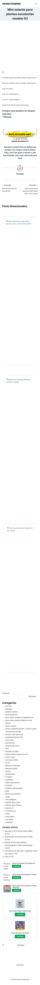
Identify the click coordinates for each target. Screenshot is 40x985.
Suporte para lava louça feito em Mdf (18, 837)
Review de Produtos (12, 794)
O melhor (8, 777)
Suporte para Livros (12, 802)
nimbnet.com (10, 774)
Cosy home (9, 740)
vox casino (9, 819)
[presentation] (20, 289)
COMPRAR (16, 866)
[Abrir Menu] (36, 3)
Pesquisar (6, 693)
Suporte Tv (9, 808)
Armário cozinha (11, 712)
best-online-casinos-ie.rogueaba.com (19, 717)
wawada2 (9, 822)
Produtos (8, 785)
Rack (7, 791)
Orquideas (9, 780)
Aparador (8, 709)
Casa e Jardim (10, 726)
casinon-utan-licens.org (14, 734)
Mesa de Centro (11, 768)
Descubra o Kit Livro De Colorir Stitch (18, 831)
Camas (8, 723)
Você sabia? (10, 816)
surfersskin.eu (10, 811)
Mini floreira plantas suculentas (9, 188)
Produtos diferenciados (14, 788)
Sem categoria (10, 799)
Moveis (8, 771)
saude (7, 797)
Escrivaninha (10, 743)
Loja (6, 856)
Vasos (7, 814)
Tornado (20, 174)
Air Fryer (8, 706)
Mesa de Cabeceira (12, 765)
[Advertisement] (20, 48)
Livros (7, 763)
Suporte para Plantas (13, 805)
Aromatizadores (11, 714)
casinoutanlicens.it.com (14, 737)
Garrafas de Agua (12, 751)
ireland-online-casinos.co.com (16, 754)
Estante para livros (12, 746)
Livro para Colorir (11, 760)
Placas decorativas (12, 783)
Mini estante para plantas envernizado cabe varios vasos (30, 189)
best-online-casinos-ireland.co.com (18, 720)
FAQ (6, 748)
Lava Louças (10, 757)
